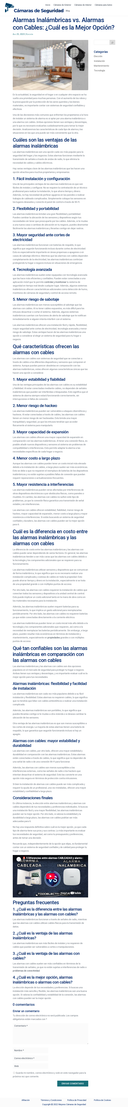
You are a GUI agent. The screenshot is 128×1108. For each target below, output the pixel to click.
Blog (68, 11)
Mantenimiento (101, 65)
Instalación (99, 61)
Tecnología (99, 70)
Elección (29, 34)
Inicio (47, 5)
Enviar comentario (73, 1083)
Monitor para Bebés (53, 11)
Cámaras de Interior (83, 5)
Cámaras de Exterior (62, 5)
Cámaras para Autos (103, 5)
